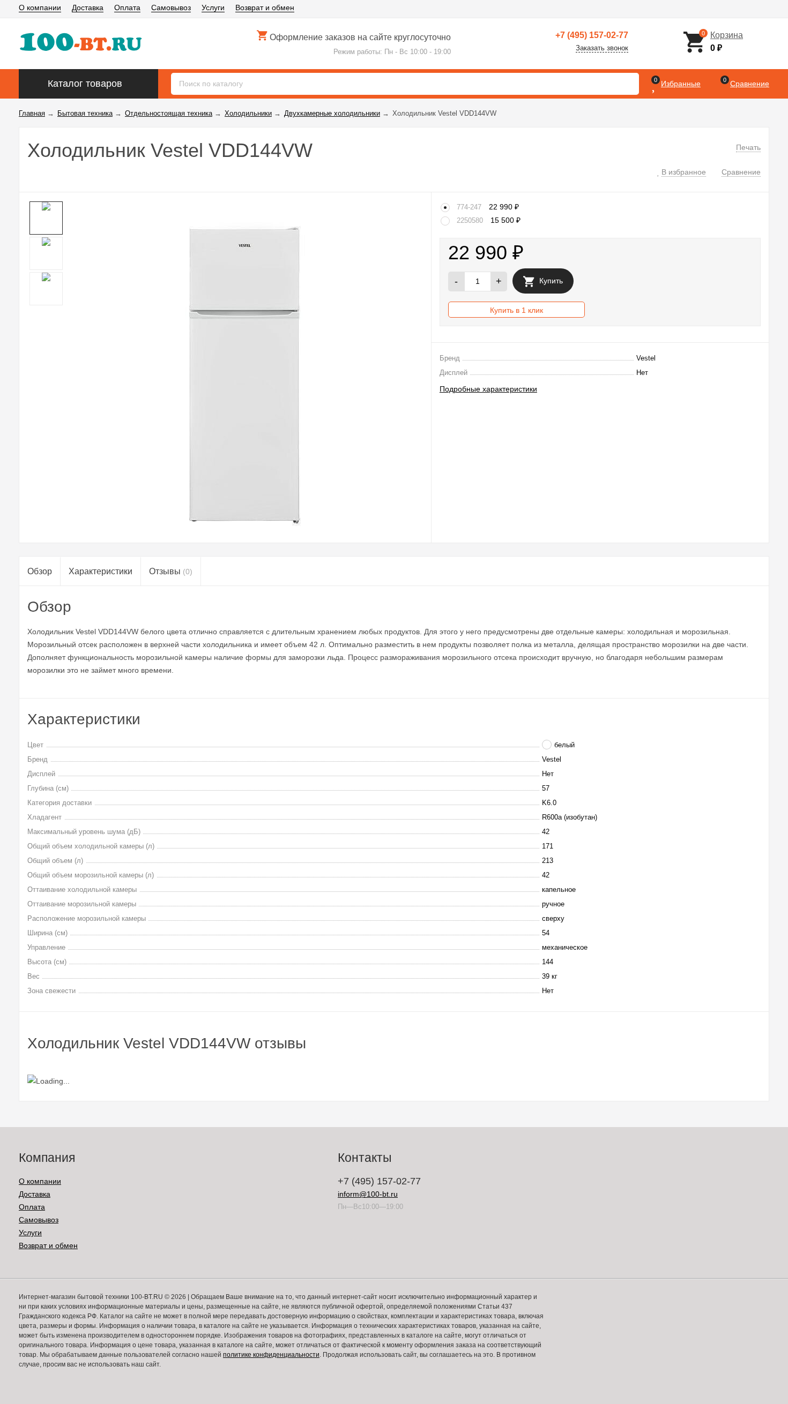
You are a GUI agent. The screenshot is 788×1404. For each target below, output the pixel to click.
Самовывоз (171, 7)
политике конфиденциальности (271, 1354)
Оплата (127, 7)
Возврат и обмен (264, 7)
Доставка (87, 7)
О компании (40, 7)
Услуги (213, 7)
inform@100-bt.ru (368, 1194)
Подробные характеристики (488, 389)
